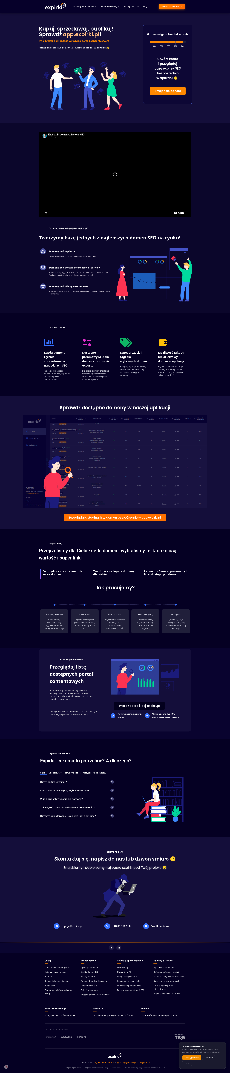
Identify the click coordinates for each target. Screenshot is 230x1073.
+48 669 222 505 (122, 926)
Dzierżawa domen (89, 990)
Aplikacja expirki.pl (89, 967)
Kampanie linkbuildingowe (57, 981)
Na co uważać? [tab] (99, 773)
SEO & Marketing (109, 6)
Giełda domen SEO (90, 972)
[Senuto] (83, 1037)
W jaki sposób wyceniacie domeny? (61, 799)
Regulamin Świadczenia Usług (96, 1068)
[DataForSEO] (66, 1037)
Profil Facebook (160, 926)
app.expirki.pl (81, 34)
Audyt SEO (50, 985)
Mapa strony (116, 1068)
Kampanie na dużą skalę (128, 981)
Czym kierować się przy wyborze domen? (64, 790)
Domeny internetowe (83, 6)
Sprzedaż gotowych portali (166, 972)
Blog (145, 6)
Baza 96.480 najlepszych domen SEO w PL (113, 1015)
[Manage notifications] (6, 1067)
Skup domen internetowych (166, 981)
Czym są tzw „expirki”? (53, 782)
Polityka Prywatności (73, 1068)
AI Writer (49, 976)
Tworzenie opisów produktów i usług (59, 992)
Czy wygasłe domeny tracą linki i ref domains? (68, 816)
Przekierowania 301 (90, 985)
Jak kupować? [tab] (55, 773)
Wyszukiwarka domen (163, 967)
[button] (168, 91)
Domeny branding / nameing (94, 981)
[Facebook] (111, 947)
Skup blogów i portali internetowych (163, 987)
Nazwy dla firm (131, 6)
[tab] (77, 782)
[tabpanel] (77, 799)
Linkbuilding (122, 967)
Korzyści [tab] (87, 773)
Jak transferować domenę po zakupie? (159, 1015)
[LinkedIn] (118, 947)
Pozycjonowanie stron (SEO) (130, 990)
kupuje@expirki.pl (71, 926)
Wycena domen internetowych (95, 995)
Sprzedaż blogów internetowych (168, 976)
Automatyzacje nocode (55, 972)
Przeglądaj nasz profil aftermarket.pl (61, 1015)
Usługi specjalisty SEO (127, 976)
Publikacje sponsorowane (129, 985)
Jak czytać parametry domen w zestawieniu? (67, 807)
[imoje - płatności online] (179, 1037)
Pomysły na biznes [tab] (72, 773)
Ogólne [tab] (43, 773)
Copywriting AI (124, 972)
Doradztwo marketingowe (57, 967)
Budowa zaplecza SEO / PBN (166, 993)
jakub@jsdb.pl (143, 1062)
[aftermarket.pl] (50, 1037)
